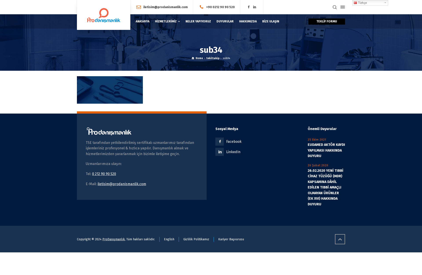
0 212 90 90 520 (104, 174)
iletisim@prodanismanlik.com (165, 7)
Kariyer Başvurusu (231, 239)
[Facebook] (248, 7)
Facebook (234, 141)
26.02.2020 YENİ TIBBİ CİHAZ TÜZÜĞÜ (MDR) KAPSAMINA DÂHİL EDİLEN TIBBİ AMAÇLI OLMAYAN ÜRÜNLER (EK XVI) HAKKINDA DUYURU (325, 187)
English (169, 239)
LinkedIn (233, 152)
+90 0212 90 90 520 (220, 7)
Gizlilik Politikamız (196, 239)
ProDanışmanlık (113, 239)
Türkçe (362, 2)
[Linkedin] (255, 7)
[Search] (334, 7)
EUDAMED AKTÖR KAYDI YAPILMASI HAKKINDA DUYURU (326, 150)
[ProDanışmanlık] (104, 15)
